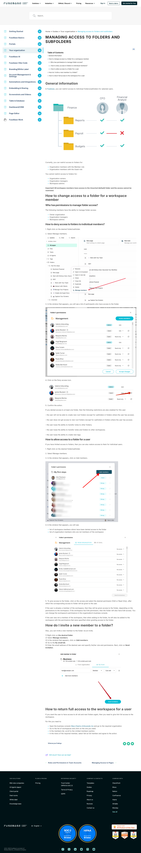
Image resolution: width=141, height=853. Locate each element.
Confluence (116, 795)
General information (55, 55)
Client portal (14, 791)
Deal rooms (14, 795)
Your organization (67, 31)
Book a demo (113, 3)
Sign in (102, 3)
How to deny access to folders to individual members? (69, 65)
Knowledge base (15, 804)
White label (14, 800)
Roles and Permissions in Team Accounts (64, 763)
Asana (114, 800)
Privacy (89, 795)
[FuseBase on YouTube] (81, 849)
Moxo (114, 787)
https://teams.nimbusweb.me (82, 726)
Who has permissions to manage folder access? (67, 62)
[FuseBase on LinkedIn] (75, 849)
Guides (55, 31)
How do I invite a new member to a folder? (63, 72)
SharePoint (116, 783)
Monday (115, 808)
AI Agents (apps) (15, 787)
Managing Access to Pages (103, 763)
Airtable (115, 804)
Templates (90, 783)
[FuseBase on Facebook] (63, 849)
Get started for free (129, 3)
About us (90, 800)
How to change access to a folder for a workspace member (69, 59)
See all (114, 812)
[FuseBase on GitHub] (87, 849)
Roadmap (90, 791)
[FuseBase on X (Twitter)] (69, 849)
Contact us (90, 808)
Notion (114, 791)
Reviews (90, 804)
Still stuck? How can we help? (60, 755)
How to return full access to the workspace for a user (67, 76)
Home (47, 31)
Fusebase (51, 89)
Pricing (37, 783)
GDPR (63, 794)
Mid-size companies (17, 783)
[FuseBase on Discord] (94, 849)
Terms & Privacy (67, 790)
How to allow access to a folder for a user (65, 69)
